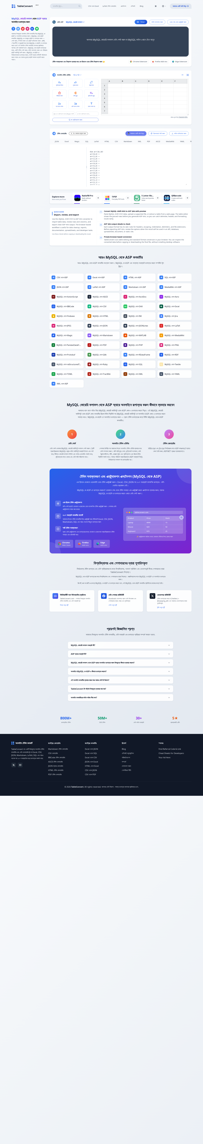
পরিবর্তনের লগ (126, 757)
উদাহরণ (143, 22)
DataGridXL (183, 117)
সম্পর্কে (124, 761)
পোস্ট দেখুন (112, 605)
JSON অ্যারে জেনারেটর (55, 766)
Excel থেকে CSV (91, 757)
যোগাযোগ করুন (126, 766)
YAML (182, 141)
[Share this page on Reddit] (23, 29)
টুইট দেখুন (160, 607)
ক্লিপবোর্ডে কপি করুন (159, 133)
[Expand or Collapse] (183, 75)
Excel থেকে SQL (91, 753)
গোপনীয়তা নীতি (126, 770)
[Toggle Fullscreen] (188, 75)
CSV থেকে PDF (90, 774)
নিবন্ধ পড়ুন (63, 605)
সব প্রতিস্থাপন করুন (76, 120)
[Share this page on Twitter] (18, 29)
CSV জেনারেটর (53, 753)
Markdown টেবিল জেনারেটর (58, 749)
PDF (148, 141)
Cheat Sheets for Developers (171, 753)
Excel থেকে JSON (91, 749)
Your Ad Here (164, 757)
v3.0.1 (37, 5)
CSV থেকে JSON (91, 770)
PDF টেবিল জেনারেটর (55, 774)
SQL (86, 141)
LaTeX (96, 141)
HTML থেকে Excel (92, 766)
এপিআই (133, 6)
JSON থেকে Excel (91, 761)
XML (139, 141)
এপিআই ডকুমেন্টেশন (128, 753)
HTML (107, 141)
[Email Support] (20, 765)
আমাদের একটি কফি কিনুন (179, 6)
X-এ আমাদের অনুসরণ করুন (79, 133)
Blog (141, 6)
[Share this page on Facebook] (13, 29)
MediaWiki (170, 141)
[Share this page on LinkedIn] (32, 29)
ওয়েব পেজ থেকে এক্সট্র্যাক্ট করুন (178, 22)
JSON (57, 141)
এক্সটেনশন (123, 6)
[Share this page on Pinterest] (27, 29)
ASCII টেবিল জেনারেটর (55, 761)
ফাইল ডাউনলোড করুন (180, 133)
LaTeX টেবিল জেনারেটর (109, 6)
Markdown (128, 141)
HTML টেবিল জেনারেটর (55, 770)
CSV (116, 141)
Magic (77, 141)
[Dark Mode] (155, 6)
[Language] (164, 6)
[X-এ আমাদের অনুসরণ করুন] (13, 765)
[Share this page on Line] (37, 29)
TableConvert (77, 787)
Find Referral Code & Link (170, 749)
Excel (67, 141)
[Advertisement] (29, 79)
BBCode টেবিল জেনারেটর (56, 757)
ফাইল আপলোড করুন (157, 22)
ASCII (158, 141)
